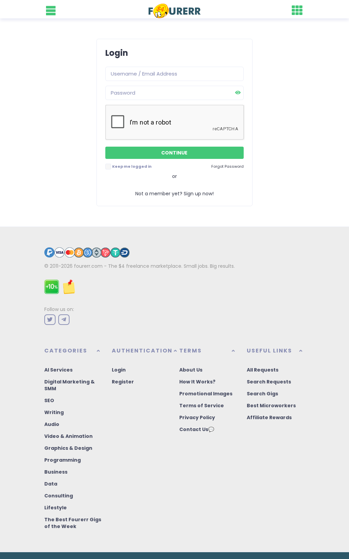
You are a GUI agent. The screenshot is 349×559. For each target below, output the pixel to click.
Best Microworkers (271, 405)
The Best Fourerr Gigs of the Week (72, 523)
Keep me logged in (132, 166)
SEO (49, 400)
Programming (62, 460)
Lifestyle (55, 507)
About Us (190, 369)
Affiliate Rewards (269, 417)
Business (55, 471)
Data (50, 483)
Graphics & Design (68, 448)
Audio (51, 424)
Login (119, 369)
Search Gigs (262, 393)
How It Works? (197, 381)
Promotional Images (205, 393)
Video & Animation (68, 436)
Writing (54, 412)
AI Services (58, 369)
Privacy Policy (197, 417)
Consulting (58, 495)
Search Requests (269, 381)
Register (123, 381)
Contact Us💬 (196, 429)
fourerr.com (88, 266)
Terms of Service (201, 405)
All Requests (262, 369)
